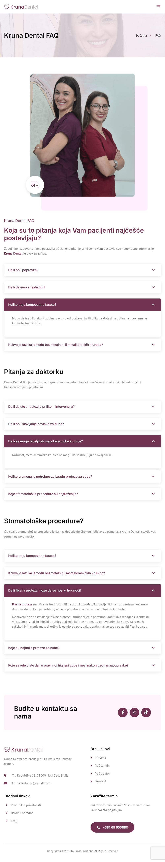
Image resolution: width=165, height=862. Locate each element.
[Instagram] (134, 712)
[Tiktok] (146, 712)
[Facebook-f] (123, 712)
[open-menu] (158, 6)
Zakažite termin (104, 796)
